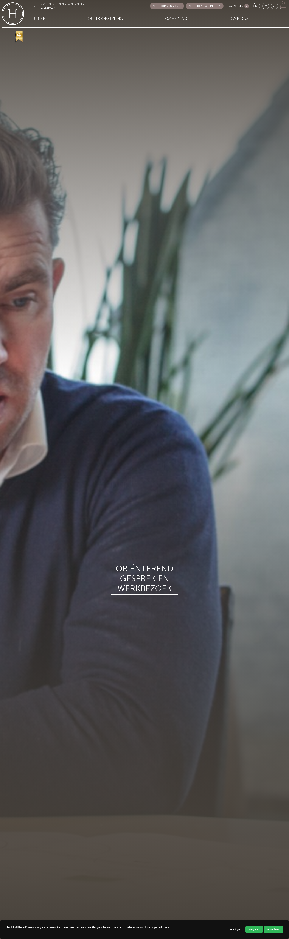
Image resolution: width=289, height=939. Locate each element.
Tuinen (39, 18)
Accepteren (273, 929)
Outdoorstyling (105, 18)
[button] (274, 6)
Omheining (176, 18)
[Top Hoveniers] (19, 36)
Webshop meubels (165, 6)
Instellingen (235, 929)
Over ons (238, 18)
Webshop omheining (203, 6)
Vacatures (238, 6)
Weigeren (254, 929)
